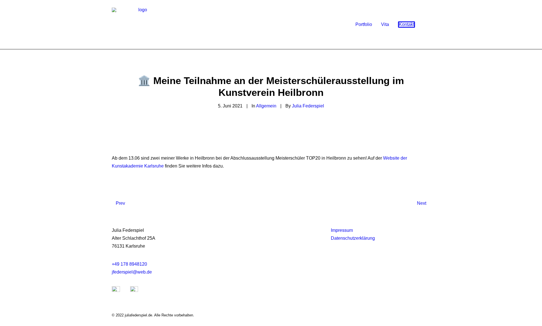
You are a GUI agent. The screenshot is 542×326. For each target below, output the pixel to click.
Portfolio (363, 24)
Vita (385, 24)
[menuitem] (363, 24)
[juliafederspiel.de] (140, 24)
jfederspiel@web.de (132, 272)
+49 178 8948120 (129, 264)
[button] (427, 24)
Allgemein (266, 105)
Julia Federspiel (308, 105)
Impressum (342, 230)
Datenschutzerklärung (353, 238)
